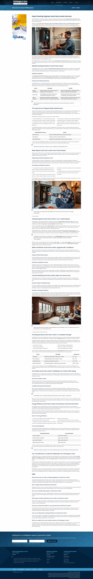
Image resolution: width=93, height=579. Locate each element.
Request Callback (52, 541)
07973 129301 (76, 8)
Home (52, 2)
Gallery (71, 2)
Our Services (59, 2)
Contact (77, 2)
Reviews (65, 2)
